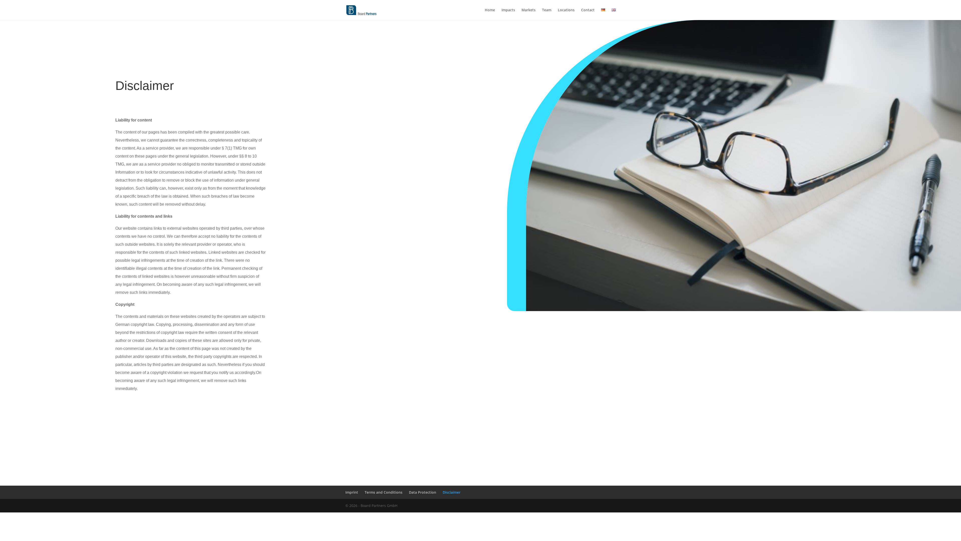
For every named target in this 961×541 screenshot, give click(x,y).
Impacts (508, 10)
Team (546, 10)
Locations (566, 10)
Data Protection (422, 492)
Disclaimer (451, 492)
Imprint (351, 492)
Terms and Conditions (383, 492)
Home (490, 10)
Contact (588, 10)
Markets (529, 10)
